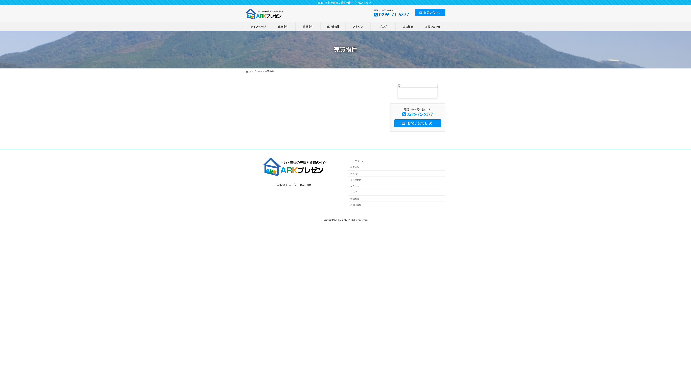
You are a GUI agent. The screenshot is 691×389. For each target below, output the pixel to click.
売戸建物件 (355, 180)
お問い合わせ (432, 12)
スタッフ (354, 186)
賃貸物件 (354, 173)
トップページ (356, 161)
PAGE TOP (682, 379)
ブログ (353, 192)
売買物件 (354, 167)
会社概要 (354, 198)
